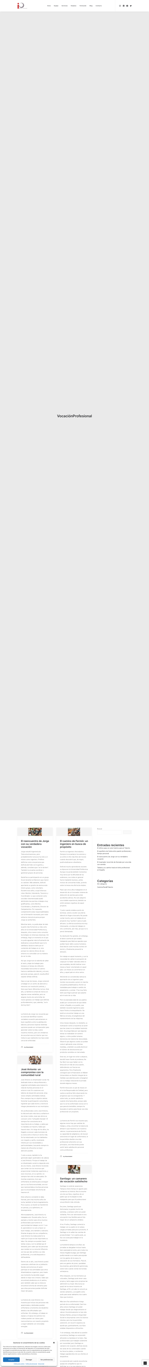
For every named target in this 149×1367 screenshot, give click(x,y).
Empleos (73, 5)
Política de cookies (19, 1363)
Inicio (49, 5)
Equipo (56, 5)
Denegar (29, 1360)
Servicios (65, 5)
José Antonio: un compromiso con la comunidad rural (32, 1072)
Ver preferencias (46, 1360)
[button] (54, 1343)
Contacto (99, 5)
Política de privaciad (31, 1363)
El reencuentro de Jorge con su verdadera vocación (35, 844)
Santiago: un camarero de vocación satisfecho (73, 1180)
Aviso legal (41, 1363)
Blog (91, 5)
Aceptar (11, 1360)
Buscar (99, 829)
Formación (83, 5)
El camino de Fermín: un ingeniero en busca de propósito (74, 844)
